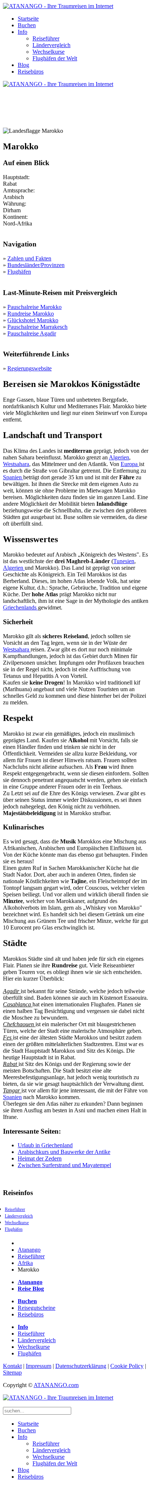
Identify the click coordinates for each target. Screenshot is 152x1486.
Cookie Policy (127, 1366)
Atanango (29, 1250)
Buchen (27, 25)
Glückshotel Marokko (32, 320)
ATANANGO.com (56, 1385)
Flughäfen (19, 272)
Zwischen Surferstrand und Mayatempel (64, 1165)
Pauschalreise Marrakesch (37, 327)
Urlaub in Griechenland (45, 1145)
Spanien (13, 477)
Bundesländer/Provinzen (36, 265)
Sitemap (12, 1372)
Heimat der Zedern (40, 1158)
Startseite (28, 18)
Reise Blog (31, 1289)
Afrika (25, 1263)
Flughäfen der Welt (54, 58)
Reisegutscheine (36, 1308)
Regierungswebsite (29, 368)
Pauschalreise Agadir (31, 333)
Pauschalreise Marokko (34, 307)
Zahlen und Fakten (29, 258)
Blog (23, 65)
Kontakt (12, 1366)
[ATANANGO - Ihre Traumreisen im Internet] (58, 6)
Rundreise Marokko (30, 313)
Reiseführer (45, 38)
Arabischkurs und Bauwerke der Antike (64, 1152)
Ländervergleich (51, 45)
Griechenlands (20, 607)
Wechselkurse (48, 52)
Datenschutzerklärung (80, 1366)
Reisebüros (31, 71)
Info (22, 32)
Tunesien (123, 561)
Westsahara (16, 464)
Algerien (119, 457)
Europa (130, 464)
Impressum (38, 1366)
